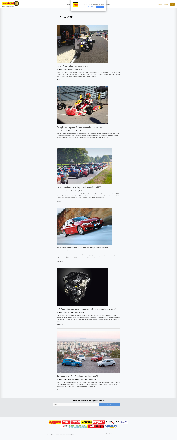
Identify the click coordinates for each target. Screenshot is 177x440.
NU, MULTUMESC (90, 6)
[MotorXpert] (86, 422)
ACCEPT (100, 6)
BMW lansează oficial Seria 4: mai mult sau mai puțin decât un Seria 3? (84, 247)
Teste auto (71, 379)
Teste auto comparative (80, 379)
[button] (155, 4)
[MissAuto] (64, 426)
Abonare (109, 404)
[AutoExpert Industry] (111, 426)
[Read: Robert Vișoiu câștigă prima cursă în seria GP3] (82, 44)
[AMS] (66, 422)
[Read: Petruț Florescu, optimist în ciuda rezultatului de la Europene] (82, 105)
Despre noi (52, 434)
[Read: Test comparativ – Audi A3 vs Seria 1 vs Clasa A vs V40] (88, 352)
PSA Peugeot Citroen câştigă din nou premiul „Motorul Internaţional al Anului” (86, 308)
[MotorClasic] (113, 422)
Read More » (60, 79)
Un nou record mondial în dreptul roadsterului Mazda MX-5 (79, 187)
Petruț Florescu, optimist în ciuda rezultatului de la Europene (79, 127)
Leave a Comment (62, 69)
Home (48, 434)
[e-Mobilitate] (78, 426)
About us (57, 434)
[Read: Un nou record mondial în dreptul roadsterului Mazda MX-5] (84, 166)
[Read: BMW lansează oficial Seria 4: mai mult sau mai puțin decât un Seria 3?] (84, 226)
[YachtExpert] (124, 422)
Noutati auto (71, 191)
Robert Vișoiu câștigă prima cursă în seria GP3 (74, 65)
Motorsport (71, 69)
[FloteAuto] (75, 422)
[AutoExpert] (55, 422)
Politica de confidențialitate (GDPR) (67, 434)
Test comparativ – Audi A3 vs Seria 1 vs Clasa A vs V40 (77, 375)
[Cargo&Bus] (99, 422)
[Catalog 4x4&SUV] (95, 426)
